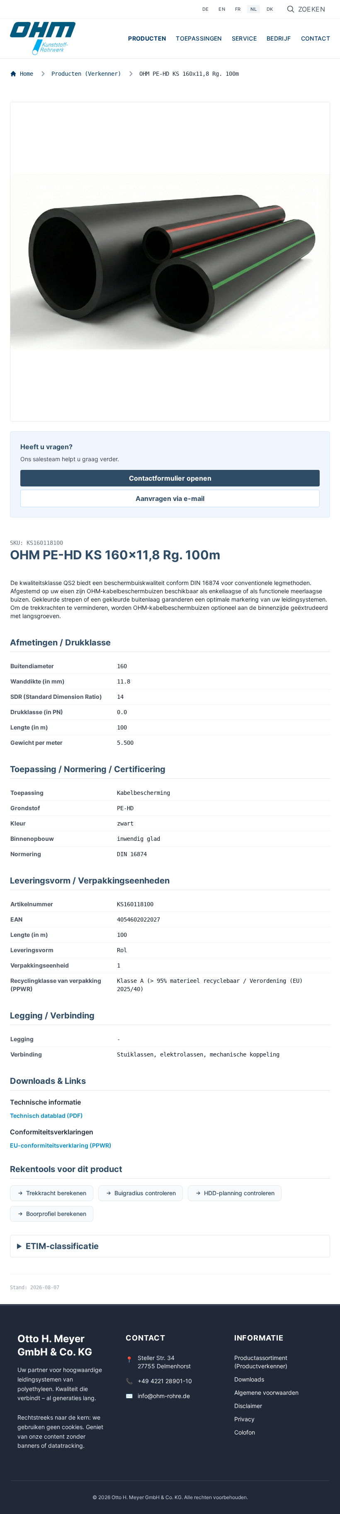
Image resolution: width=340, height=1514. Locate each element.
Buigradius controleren (145, 1192)
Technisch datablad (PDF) (46, 1115)
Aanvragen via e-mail (170, 498)
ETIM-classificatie (62, 1246)
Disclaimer (248, 1405)
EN (222, 9)
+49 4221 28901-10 (165, 1380)
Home (26, 73)
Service (244, 38)
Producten (147, 38)
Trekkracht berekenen (56, 1192)
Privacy (244, 1419)
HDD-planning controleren (239, 1192)
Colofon (244, 1432)
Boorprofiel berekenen (56, 1213)
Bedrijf (279, 38)
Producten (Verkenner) (86, 73)
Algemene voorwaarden (266, 1392)
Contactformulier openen (170, 478)
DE (205, 9)
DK (270, 9)
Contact (315, 38)
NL (253, 9)
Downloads (249, 1379)
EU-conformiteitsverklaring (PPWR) (61, 1145)
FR (238, 9)
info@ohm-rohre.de (164, 1395)
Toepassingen (198, 38)
